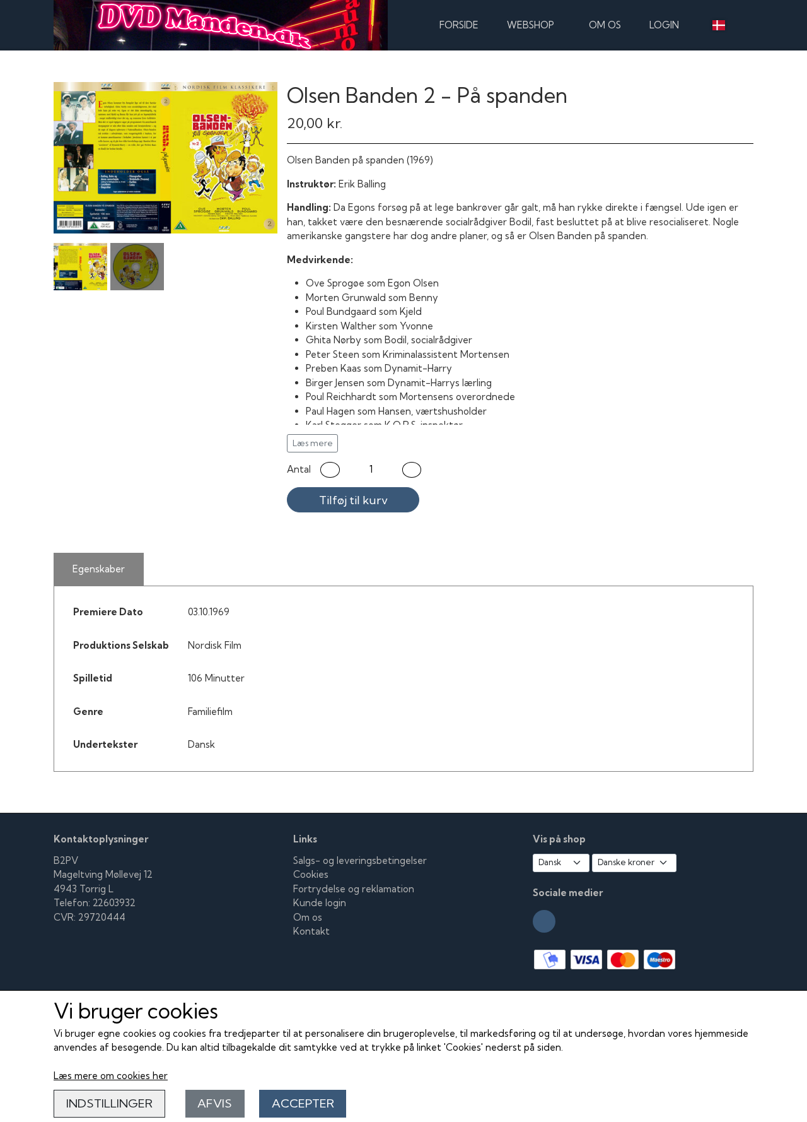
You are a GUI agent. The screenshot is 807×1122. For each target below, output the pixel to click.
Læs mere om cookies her (111, 1076)
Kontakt (311, 931)
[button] (330, 470)
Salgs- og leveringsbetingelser (360, 860)
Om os (605, 25)
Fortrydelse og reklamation (353, 889)
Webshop (530, 25)
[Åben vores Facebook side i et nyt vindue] (544, 921)
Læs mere (313, 443)
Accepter (303, 1103)
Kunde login (319, 903)
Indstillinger (109, 1103)
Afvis (214, 1103)
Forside (459, 25)
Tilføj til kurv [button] (353, 500)
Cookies (310, 874)
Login (664, 25)
